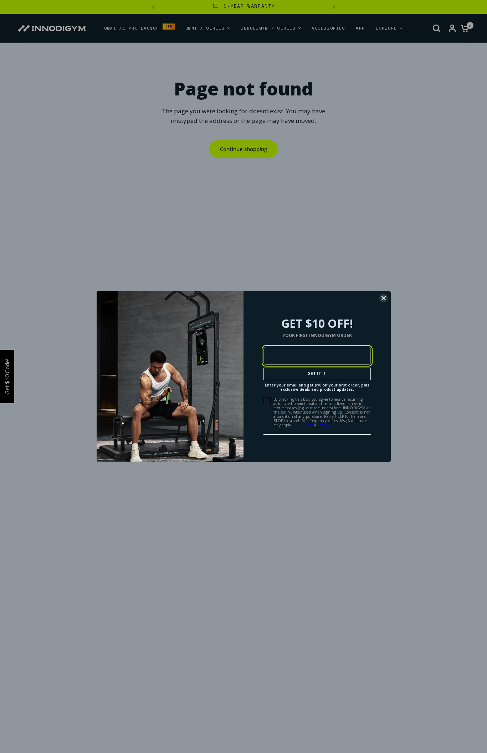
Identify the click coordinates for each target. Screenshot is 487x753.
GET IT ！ (317, 373)
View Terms (303, 424)
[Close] (383, 298)
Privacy (323, 424)
